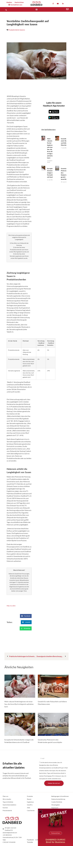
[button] (36, 9)
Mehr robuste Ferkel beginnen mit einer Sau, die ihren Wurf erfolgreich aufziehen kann (19, 704)
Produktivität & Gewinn (16, 30)
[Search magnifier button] (6, 10)
